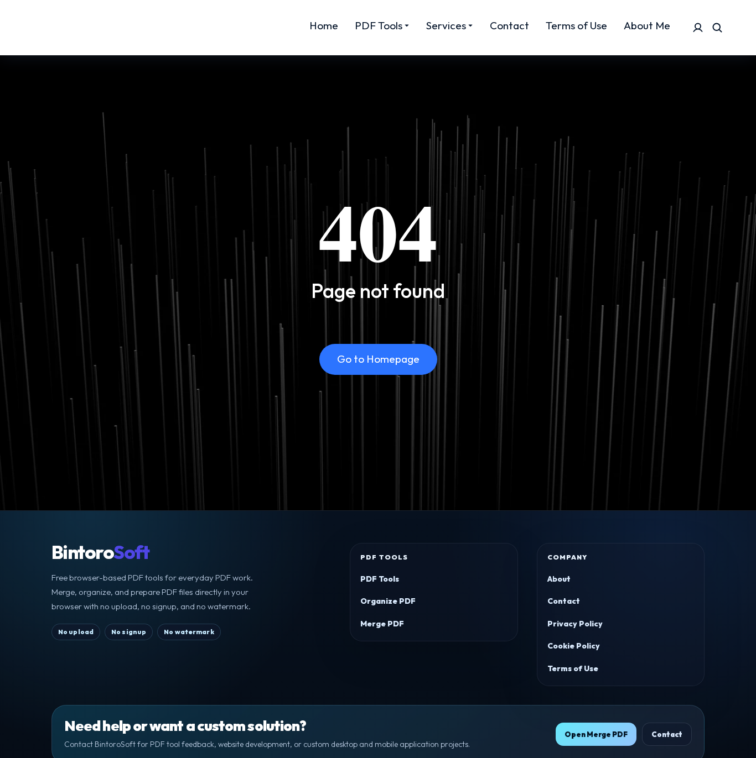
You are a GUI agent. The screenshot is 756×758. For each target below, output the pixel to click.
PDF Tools (379, 579)
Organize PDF (388, 601)
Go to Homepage (378, 358)
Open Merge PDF (596, 734)
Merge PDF (382, 624)
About (559, 579)
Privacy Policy (575, 624)
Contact (563, 601)
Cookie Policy (573, 646)
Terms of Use (572, 668)
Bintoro (100, 552)
